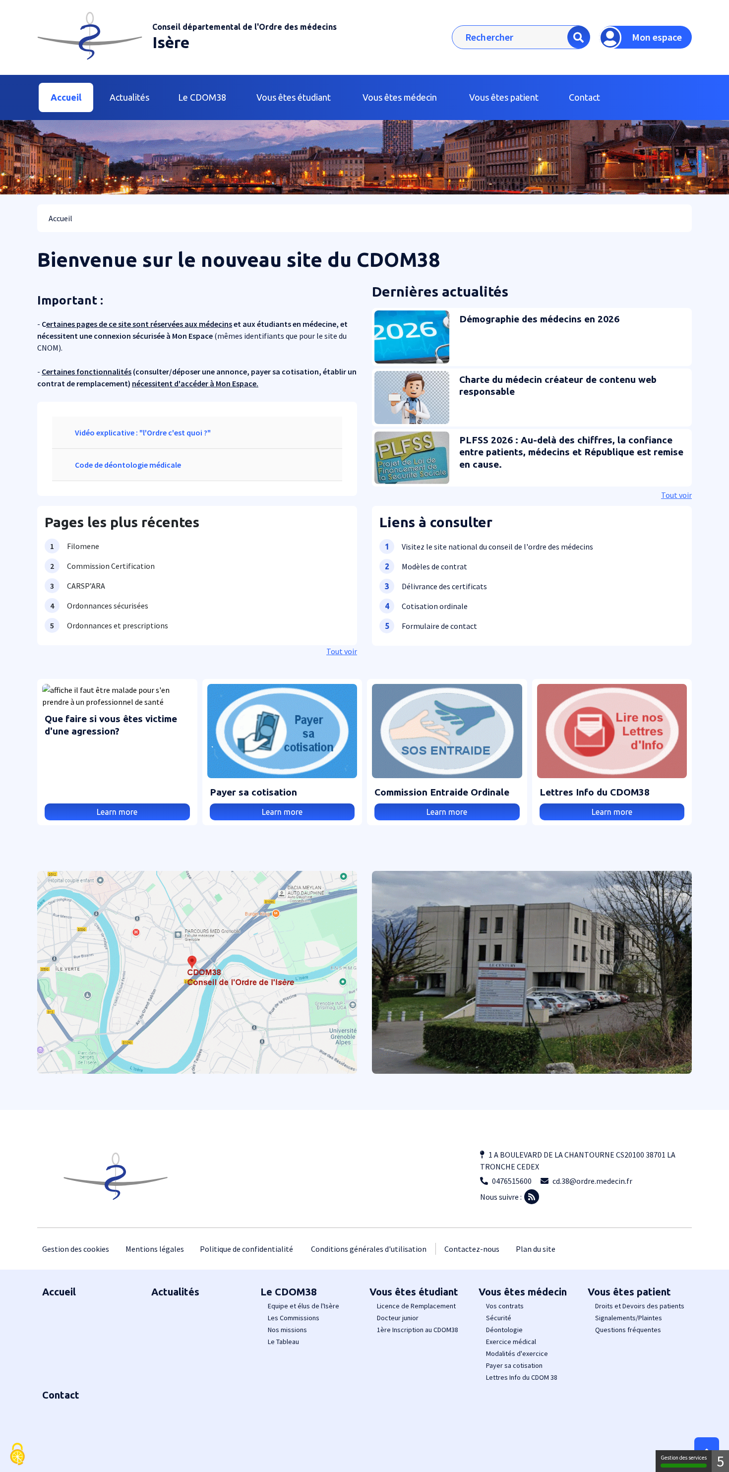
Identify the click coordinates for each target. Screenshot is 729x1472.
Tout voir (341, 651)
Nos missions (287, 1329)
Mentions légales (154, 1249)
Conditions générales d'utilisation (368, 1249)
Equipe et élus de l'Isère (303, 1305)
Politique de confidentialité (246, 1249)
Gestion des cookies (75, 1249)
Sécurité (498, 1317)
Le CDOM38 (288, 1291)
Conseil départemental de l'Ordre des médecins (244, 26)
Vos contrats (505, 1305)
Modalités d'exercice (517, 1353)
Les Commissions (293, 1317)
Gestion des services (684, 1457)
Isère (170, 42)
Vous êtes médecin (523, 1291)
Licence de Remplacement (416, 1305)
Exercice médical (511, 1341)
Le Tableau (283, 1341)
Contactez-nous (471, 1249)
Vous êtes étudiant (413, 1291)
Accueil (66, 97)
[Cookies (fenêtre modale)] (17, 1455)
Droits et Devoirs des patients (639, 1305)
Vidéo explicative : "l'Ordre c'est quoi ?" (143, 432)
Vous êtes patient (629, 1291)
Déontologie (504, 1329)
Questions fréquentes (628, 1329)
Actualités (129, 97)
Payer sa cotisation (514, 1365)
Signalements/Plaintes (628, 1317)
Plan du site (535, 1249)
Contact (584, 97)
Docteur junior (398, 1317)
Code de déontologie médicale (128, 465)
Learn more (117, 811)
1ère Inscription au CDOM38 (417, 1329)
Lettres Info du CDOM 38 (521, 1377)
